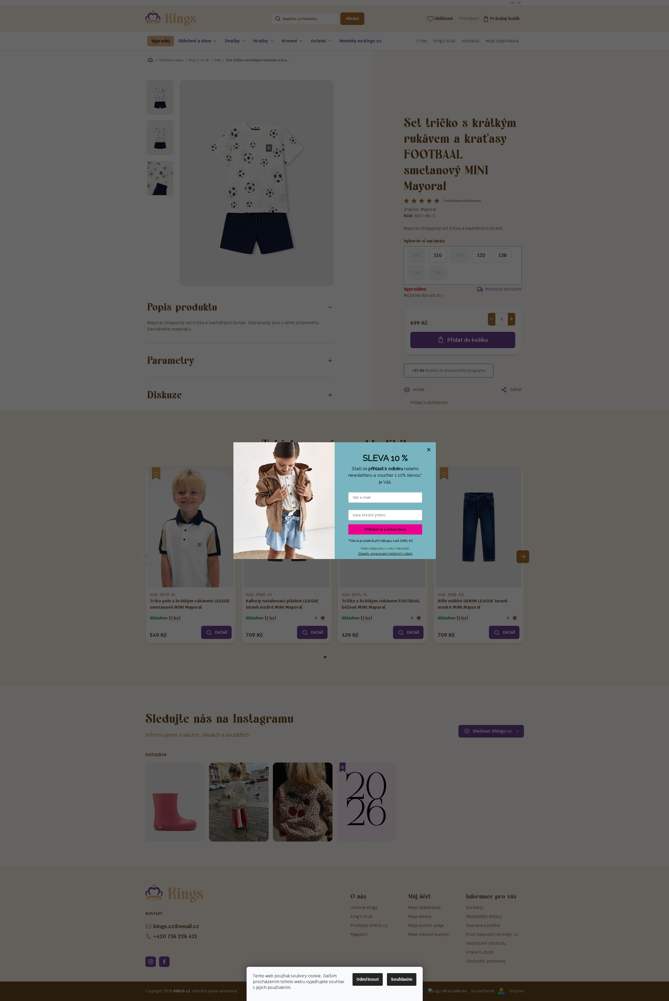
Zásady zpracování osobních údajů (385, 554)
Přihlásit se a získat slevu (385, 529)
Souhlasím (401, 979)
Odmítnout (367, 979)
